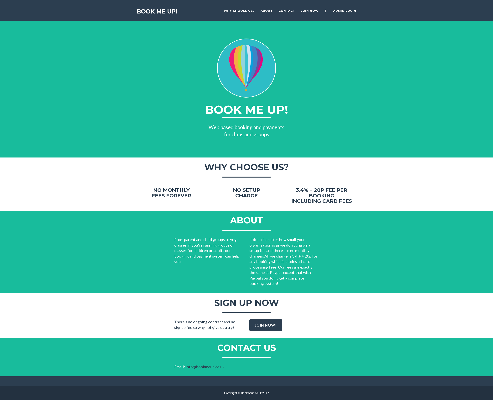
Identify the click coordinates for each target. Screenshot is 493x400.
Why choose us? (239, 11)
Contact (286, 11)
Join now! (266, 325)
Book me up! (157, 11)
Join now (310, 11)
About (267, 11)
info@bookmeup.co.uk (205, 366)
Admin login (344, 11)
